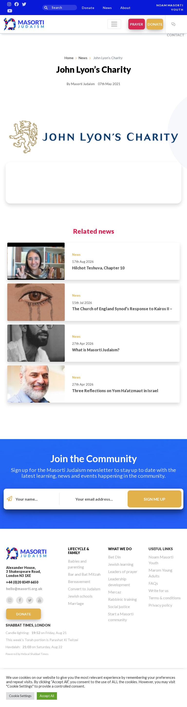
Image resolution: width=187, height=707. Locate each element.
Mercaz (114, 592)
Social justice (119, 606)
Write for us (158, 590)
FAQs (153, 583)
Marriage (76, 603)
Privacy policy (160, 605)
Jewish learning (120, 564)
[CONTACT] (173, 24)
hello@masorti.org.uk (24, 589)
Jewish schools (80, 596)
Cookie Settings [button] (20, 696)
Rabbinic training (122, 599)
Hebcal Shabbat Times (34, 653)
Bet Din (114, 557)
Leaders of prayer (122, 571)
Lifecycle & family (78, 551)
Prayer (136, 24)
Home (69, 58)
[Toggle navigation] (114, 24)
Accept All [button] (47, 696)
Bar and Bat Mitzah (84, 574)
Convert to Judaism (84, 588)
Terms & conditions (165, 597)
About (125, 8)
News (107, 8)
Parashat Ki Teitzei (63, 640)
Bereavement (79, 581)
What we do (120, 549)
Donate (88, 8)
